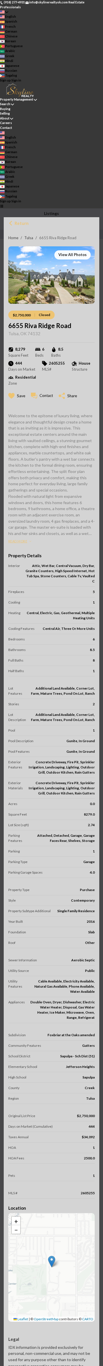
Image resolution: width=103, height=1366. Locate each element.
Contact (6, 127)
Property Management (16, 99)
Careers (6, 123)
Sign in (16, 80)
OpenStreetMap (46, 1319)
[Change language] (4, 11)
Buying (5, 109)
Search (5, 104)
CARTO (87, 1319)
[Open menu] (1, 205)
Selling (5, 113)
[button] (51, 1261)
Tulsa (28, 237)
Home (13, 237)
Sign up (5, 80)
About (4, 118)
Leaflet (22, 1319)
